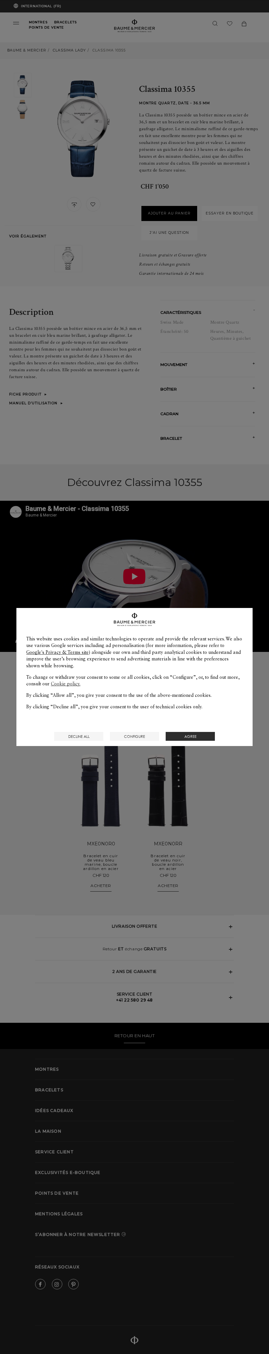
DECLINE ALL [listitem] (79, 736)
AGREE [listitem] (190, 736)
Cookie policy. (65, 683)
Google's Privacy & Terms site (57, 652)
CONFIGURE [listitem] (134, 736)
